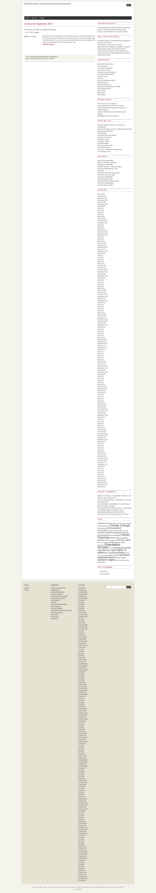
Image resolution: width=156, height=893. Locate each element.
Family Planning (102, 76)
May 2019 (100, 309)
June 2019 (100, 306)
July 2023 (100, 225)
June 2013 (100, 446)
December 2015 (102, 388)
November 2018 (102, 321)
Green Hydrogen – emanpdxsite (107, 504)
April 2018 (100, 335)
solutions (52, 58)
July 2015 (100, 394)
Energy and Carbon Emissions (39, 56)
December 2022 (102, 231)
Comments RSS (105, 574)
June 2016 (100, 378)
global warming (110, 540)
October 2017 (101, 345)
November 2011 (102, 485)
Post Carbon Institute (103, 147)
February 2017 (102, 362)
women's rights (106, 559)
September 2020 (102, 276)
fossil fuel (31, 58)
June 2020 (100, 282)
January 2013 (101, 456)
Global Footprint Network (105, 131)
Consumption (114, 528)
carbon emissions (103, 526)
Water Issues (101, 92)
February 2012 (102, 478)
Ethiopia (110, 535)
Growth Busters (102, 133)
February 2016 (102, 386)
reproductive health (122, 548)
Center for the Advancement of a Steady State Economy (114, 129)
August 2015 (101, 392)
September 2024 (102, 204)
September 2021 (102, 251)
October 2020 (101, 274)
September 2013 (102, 440)
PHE (112, 542)
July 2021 (100, 255)
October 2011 (101, 487)
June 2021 (100, 257)
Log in (75, 889)
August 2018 (101, 327)
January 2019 (101, 317)
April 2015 (100, 401)
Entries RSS (103, 571)
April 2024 (100, 214)
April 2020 (100, 286)
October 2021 (101, 249)
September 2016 (102, 372)
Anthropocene (102, 523)
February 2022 (102, 243)
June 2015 (100, 397)
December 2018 (102, 319)
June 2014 (100, 421)
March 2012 (101, 476)
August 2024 (101, 206)
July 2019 (100, 304)
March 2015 (101, 403)
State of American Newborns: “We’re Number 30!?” (113, 51)
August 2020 (101, 278)
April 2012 (100, 474)
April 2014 (100, 425)
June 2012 (100, 470)
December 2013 (102, 433)
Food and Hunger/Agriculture (106, 80)
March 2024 (101, 216)
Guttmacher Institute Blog (105, 164)
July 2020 (100, 280)
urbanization (100, 555)
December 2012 (102, 458)
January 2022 (101, 245)
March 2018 (101, 337)
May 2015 (100, 399)
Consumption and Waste (105, 68)
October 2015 (101, 390)
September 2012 (102, 464)
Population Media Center (105, 145)
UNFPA (127, 553)
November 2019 (102, 296)
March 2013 (101, 452)
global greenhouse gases (42, 58)
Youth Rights (101, 95)
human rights (124, 540)
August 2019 (101, 302)
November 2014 (102, 411)
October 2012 (101, 462)
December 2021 (102, 247)
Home (27, 18)
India (98, 542)
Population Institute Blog (104, 177)
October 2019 (101, 298)
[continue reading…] (49, 44)
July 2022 (100, 237)
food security (114, 538)
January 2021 (101, 268)
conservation (102, 528)
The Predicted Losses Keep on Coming (109, 45)
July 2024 (100, 208)
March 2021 (101, 263)
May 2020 (100, 284)
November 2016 (102, 368)
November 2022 (102, 233)
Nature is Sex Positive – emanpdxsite (108, 496)
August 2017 (101, 349)
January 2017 (101, 364)
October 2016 (101, 370)
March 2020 (101, 288)
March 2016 (101, 384)
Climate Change (102, 66)
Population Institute (103, 141)
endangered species (120, 533)
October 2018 (101, 323)
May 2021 (100, 259)
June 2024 (100, 210)
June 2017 (100, 354)
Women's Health (119, 558)
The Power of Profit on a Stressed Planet (40, 29)
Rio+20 (107, 553)
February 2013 (102, 454)
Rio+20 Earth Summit (104, 88)
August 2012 (101, 466)
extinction (117, 535)
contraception (102, 530)
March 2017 (101, 360)
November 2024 (102, 200)
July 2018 (100, 329)
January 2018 (101, 341)
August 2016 (101, 374)
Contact (42, 18)
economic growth (104, 533)
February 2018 (102, 339)
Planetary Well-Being (104, 84)
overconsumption (105, 542)
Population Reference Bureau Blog (108, 181)
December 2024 (102, 198)
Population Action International (106, 135)
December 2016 (102, 366)
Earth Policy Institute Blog (105, 160)
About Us (34, 18)
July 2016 (100, 376)
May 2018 (100, 333)
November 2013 (102, 435)
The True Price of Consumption (107, 104)
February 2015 (102, 405)
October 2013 (101, 437)
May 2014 (100, 423)
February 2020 (102, 290)
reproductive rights (106, 550)
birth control (122, 523)
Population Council (103, 139)
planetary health (120, 542)
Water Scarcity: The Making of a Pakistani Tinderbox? (113, 47)
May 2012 (100, 472)
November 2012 (102, 460)
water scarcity (113, 555)
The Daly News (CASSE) (105, 185)
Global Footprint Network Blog (106, 162)
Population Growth (108, 546)
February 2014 (102, 429)
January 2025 (101, 196)
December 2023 (102, 221)
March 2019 (101, 313)
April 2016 (100, 382)
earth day (125, 530)
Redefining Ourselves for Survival (118, 514)
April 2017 (100, 358)
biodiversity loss (113, 523)
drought (119, 530)
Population (100, 545)
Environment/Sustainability (105, 74)
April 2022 (100, 239)
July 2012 (100, 468)
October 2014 (101, 413)
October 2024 (101, 202)
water (106, 555)
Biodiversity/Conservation (105, 64)
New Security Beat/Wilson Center (107, 169)
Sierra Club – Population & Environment (109, 149)
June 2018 (100, 331)
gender (122, 538)
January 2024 (101, 218)
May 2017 (100, 356)
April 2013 (100, 450)
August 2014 (101, 417)
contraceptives (113, 530)
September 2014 (102, 415)
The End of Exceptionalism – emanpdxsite (110, 500)
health (116, 540)
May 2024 (100, 212)
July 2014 (100, 419)
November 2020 (102, 272)
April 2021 (100, 261)
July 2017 (100, 352)
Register (80, 889)
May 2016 (100, 380)
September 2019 (102, 300)
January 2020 (101, 292)
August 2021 (101, 253)
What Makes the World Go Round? (108, 116)
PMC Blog (100, 171)
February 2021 (102, 266)
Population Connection (104, 137)
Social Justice (101, 90)
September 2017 (102, 347)
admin (37, 32)
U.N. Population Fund (104, 151)
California (128, 523)
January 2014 (101, 431)
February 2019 (102, 315)
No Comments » (53, 56)
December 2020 (102, 270)
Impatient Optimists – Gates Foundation (109, 167)
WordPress (87, 887)
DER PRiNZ (120, 887)
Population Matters (103, 143)
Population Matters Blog (104, 179)
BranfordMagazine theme (98, 887)
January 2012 (101, 480)
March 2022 (101, 241)
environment (102, 535)
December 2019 (102, 294)
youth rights (101, 562)
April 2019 (100, 311)
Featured (100, 78)
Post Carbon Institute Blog (105, 183)
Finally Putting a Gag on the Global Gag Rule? (111, 49)
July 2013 (100, 444)
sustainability (118, 552)
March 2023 (101, 229)
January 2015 (101, 407)
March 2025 (101, 194)
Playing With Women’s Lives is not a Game (110, 106)
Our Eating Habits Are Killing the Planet (111, 510)
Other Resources (102, 82)
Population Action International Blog (108, 173)
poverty (110, 548)
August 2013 (101, 442)
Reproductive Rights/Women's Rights (108, 86)
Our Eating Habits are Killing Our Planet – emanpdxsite (114, 508)
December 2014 (102, 409)
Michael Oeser (111, 887)
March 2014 (101, 427)
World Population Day (122, 560)
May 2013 (100, 448)
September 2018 (102, 325)
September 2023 (102, 223)
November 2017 (102, 343)
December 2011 (102, 483)
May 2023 (100, 227)
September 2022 (102, 235)
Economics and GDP (103, 70)
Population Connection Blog (106, 175)
